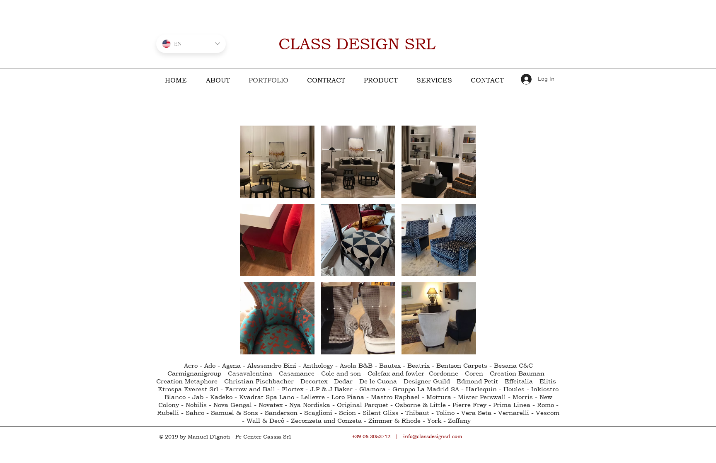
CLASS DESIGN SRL (356, 43)
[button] (277, 162)
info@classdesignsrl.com (432, 436)
